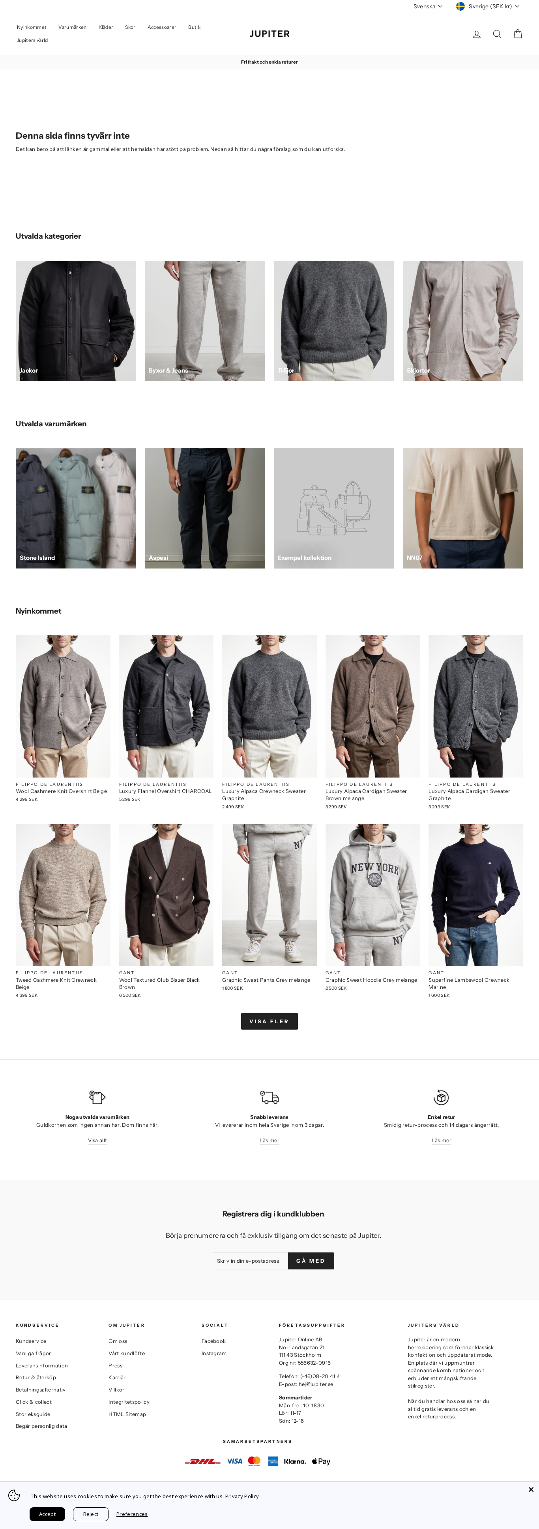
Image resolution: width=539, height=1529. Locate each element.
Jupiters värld (32, 40)
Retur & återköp (36, 1377)
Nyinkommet (32, 27)
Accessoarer (162, 27)
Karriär (117, 1377)
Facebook (214, 1341)
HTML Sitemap (127, 1414)
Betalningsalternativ (41, 1389)
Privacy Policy (242, 1496)
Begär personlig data (41, 1426)
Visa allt (97, 1140)
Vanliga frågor (33, 1353)
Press (115, 1365)
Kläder (106, 27)
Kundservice (31, 1341)
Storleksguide (33, 1414)
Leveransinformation (42, 1365)
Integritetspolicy (129, 1402)
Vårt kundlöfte (127, 1353)
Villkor (116, 1389)
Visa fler (269, 1021)
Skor (130, 27)
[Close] (531, 1489)
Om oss (118, 1341)
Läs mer (269, 1140)
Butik (194, 27)
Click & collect (34, 1402)
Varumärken (72, 27)
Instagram (214, 1353)
